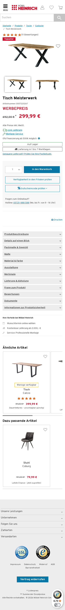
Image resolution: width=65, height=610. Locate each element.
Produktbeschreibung (16, 234)
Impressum (15, 564)
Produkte (19, 26)
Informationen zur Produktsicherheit (24, 308)
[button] (59, 18)
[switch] (57, 605)
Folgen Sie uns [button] (9, 524)
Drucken (57, 220)
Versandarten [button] (8, 536)
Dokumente (10, 301)
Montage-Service (14, 134)
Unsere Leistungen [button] (11, 511)
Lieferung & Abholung (16, 281)
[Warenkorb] (60, 7)
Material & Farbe (13, 261)
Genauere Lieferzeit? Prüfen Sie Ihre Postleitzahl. (27, 154)
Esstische (39, 26)
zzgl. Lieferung (15, 130)
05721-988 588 (21, 203)
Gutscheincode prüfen (33, 188)
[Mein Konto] (42, 7)
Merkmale (10, 274)
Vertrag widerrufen (32, 579)
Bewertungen (11, 294)
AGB (53, 564)
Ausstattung (11, 268)
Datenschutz (30, 564)
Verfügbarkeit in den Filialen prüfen (32, 180)
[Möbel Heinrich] (24, 7)
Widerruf (43, 564)
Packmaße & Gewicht (16, 247)
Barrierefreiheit (32, 568)
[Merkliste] (51, 7)
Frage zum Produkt (14, 288)
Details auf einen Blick (16, 241)
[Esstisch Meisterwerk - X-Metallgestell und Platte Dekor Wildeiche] (18, 84)
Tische (29, 26)
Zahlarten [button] (6, 530)
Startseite (7, 26)
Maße (7, 254)
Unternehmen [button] (9, 518)
